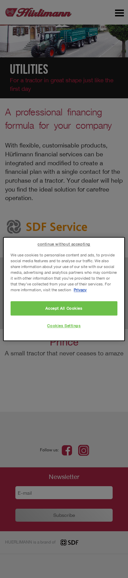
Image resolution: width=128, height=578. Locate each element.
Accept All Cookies (63, 308)
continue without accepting (64, 244)
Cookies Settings (64, 325)
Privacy (80, 289)
